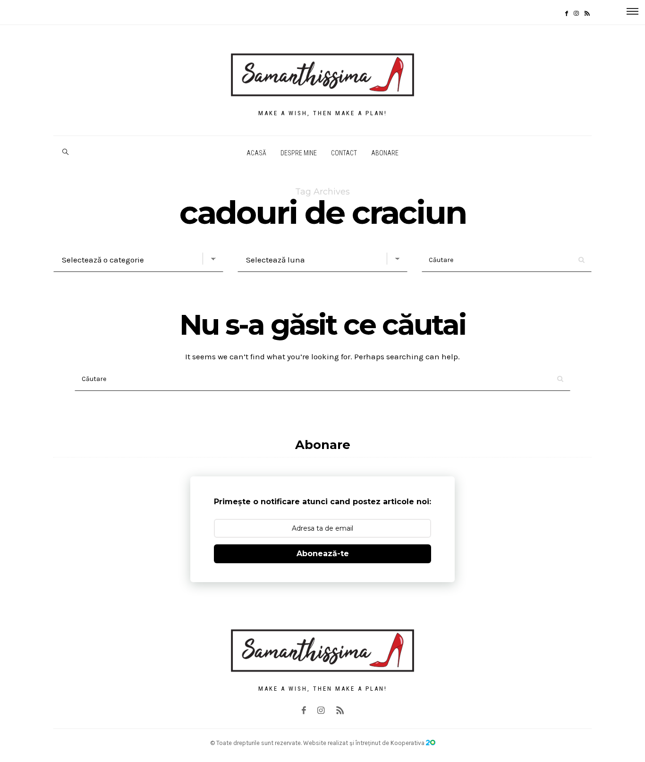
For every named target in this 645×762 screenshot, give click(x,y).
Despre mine (298, 153)
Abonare (385, 153)
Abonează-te (323, 553)
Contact (344, 153)
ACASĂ (256, 153)
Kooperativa (408, 742)
